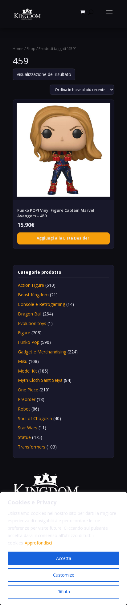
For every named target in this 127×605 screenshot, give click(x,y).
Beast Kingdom (33, 295)
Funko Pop (28, 342)
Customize (63, 575)
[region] (63, 548)
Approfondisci (38, 543)
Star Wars (27, 428)
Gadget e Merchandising (42, 352)
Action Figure (31, 285)
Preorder (26, 399)
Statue (24, 437)
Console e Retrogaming (41, 304)
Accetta (63, 558)
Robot (24, 409)
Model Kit (27, 371)
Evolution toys (32, 323)
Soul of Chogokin (35, 418)
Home (18, 48)
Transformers (31, 447)
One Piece (28, 390)
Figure (24, 333)
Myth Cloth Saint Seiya (40, 380)
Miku (22, 361)
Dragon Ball (30, 314)
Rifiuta (63, 592)
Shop (31, 48)
